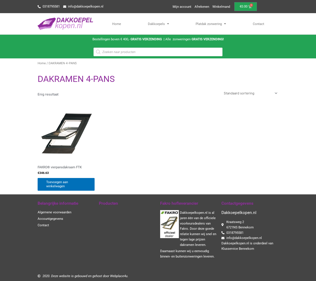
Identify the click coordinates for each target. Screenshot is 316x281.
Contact (258, 24)
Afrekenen (202, 7)
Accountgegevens (50, 219)
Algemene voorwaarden (54, 212)
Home (116, 24)
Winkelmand (221, 7)
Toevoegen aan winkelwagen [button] (57, 184)
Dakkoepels (156, 24)
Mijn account (182, 7)
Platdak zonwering (209, 24)
